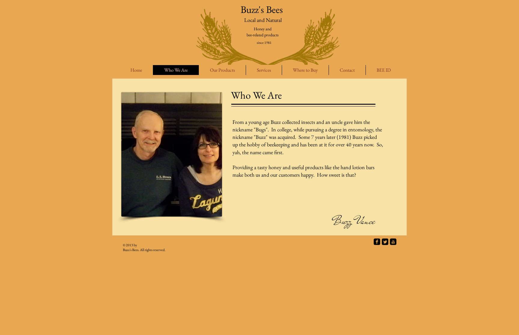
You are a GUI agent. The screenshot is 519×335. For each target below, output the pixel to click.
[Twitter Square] (385, 241)
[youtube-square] (393, 241)
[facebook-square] (377, 241)
